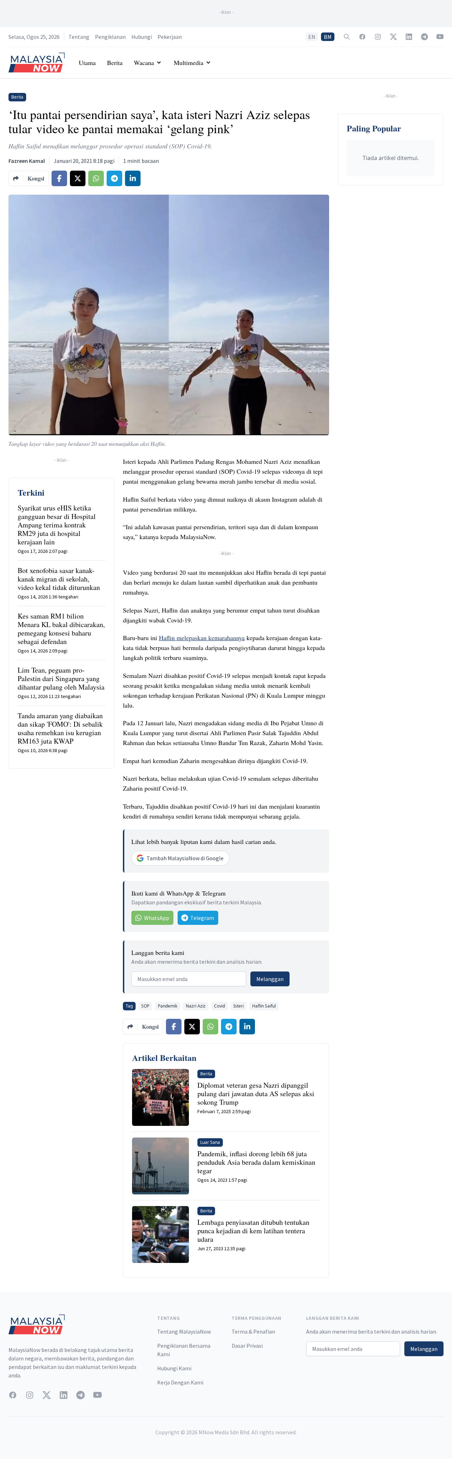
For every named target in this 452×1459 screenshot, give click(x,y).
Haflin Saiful (264, 1006)
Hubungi (141, 36)
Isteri (238, 1006)
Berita (115, 62)
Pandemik (167, 1006)
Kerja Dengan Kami (180, 1382)
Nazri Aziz (196, 1006)
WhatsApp (156, 917)
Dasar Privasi (247, 1345)
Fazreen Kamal (26, 160)
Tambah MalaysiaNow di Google (185, 858)
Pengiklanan (110, 36)
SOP (145, 1006)
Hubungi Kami (174, 1368)
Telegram (202, 917)
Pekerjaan (169, 36)
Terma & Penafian (253, 1331)
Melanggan (270, 978)
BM (328, 36)
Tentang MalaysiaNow (184, 1331)
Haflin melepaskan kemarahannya (202, 637)
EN (311, 36)
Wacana (144, 62)
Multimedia (188, 62)
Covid (219, 1006)
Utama (87, 62)
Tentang (79, 36)
